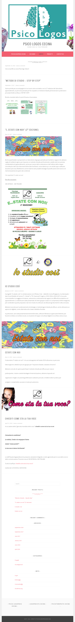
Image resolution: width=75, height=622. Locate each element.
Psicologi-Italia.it (38, 62)
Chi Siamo (32, 54)
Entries (17, 580)
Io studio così (12, 286)
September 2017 (19, 532)
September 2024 (19, 527)
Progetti (50, 54)
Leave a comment (20, 65)
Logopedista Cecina (37, 604)
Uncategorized (19, 564)
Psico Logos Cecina (37, 43)
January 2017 (18, 540)
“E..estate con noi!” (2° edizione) (22, 129)
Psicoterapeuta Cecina (61, 604)
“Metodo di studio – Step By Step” (23, 80)
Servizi (41, 54)
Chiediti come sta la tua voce (20, 418)
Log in (16, 575)
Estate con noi (12, 352)
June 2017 (17, 536)
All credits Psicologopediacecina (39, 619)
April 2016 (17, 549)
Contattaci (60, 54)
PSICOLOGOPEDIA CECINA (18, 54)
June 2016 (17, 545)
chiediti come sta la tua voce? (24, 463)
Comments (19, 584)
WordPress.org (18, 588)
